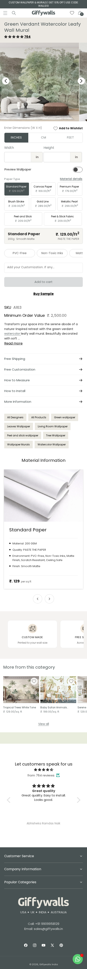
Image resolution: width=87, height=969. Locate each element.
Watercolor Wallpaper (52, 444)
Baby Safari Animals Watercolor (53, 707)
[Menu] (5, 13)
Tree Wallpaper (55, 435)
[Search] (14, 13)
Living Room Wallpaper (53, 426)
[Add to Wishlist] (34, 681)
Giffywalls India (48, 964)
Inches (16, 137)
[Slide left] (37, 598)
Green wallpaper (64, 417)
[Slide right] (49, 598)
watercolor (12, 333)
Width (9, 147)
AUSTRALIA (59, 912)
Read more (13, 343)
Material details (71, 179)
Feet (70, 137)
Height (49, 147)
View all (43, 724)
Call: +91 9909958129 (43, 923)
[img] (43, 769)
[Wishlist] (72, 13)
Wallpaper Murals (18, 444)
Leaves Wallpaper (18, 426)
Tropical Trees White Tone (19, 707)
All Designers (15, 417)
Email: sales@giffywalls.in (43, 929)
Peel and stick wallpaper (22, 435)
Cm (43, 137)
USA (23, 912)
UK (33, 912)
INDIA (42, 912)
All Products (38, 417)
